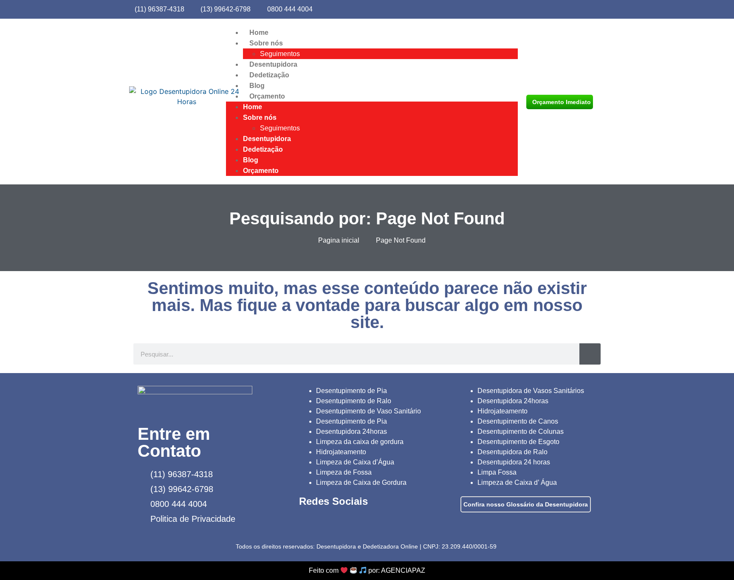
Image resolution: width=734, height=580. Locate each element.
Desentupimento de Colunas (520, 431)
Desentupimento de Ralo (353, 401)
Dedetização (269, 75)
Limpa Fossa (497, 472)
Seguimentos (280, 53)
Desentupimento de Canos (517, 421)
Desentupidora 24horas (351, 431)
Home (258, 32)
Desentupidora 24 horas (513, 462)
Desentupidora (273, 64)
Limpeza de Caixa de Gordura (361, 482)
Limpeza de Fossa (344, 472)
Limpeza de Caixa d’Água (355, 462)
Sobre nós (266, 43)
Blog (257, 85)
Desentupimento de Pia (351, 390)
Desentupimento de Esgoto (518, 441)
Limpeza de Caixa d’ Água (517, 482)
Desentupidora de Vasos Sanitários (530, 390)
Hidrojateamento (341, 452)
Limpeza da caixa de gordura (360, 441)
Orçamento (267, 96)
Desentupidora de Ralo (512, 452)
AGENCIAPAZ (403, 570)
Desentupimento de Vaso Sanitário (368, 411)
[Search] (590, 354)
